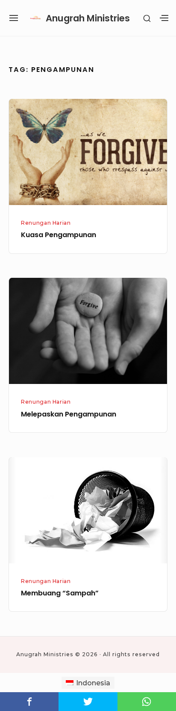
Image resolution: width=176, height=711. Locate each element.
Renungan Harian (45, 223)
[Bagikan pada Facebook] (29, 701)
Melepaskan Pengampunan (68, 414)
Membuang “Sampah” (60, 593)
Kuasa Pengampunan (58, 235)
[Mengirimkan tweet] (88, 701)
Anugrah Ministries (88, 18)
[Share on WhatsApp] (146, 701)
